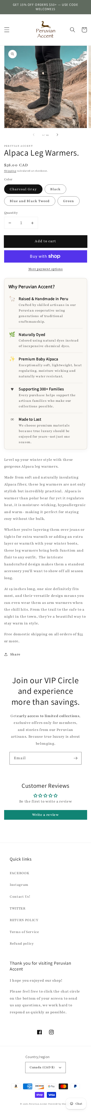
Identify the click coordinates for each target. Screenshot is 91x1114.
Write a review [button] (45, 814)
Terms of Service (24, 932)
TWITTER (17, 908)
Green (68, 201)
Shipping (10, 170)
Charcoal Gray (23, 189)
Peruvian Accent (38, 1104)
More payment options (45, 269)
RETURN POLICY (24, 920)
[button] (6, 30)
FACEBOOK (19, 873)
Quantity (11, 213)
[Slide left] (33, 135)
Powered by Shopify (59, 1104)
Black (55, 189)
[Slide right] (57, 135)
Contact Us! (20, 896)
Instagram (19, 884)
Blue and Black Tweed (30, 201)
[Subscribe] (75, 758)
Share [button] (15, 654)
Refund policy (22, 943)
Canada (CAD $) (42, 1067)
